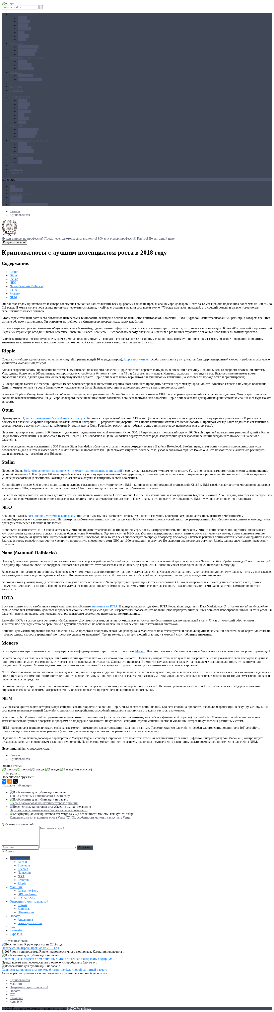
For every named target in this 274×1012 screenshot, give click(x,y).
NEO (13, 282)
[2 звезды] (23, 769)
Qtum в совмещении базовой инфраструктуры (54, 418)
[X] (15, 781)
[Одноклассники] (9, 781)
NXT (21, 32)
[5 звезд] (66, 769)
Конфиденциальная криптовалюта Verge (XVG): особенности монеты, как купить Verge (70, 817)
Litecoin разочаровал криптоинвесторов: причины (44, 803)
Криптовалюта (20, 14)
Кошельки (24, 65)
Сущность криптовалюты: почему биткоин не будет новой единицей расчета (54, 969)
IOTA (13, 289)
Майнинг (16, 43)
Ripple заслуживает (137, 359)
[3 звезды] (37, 769)
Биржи (22, 61)
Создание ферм (28, 47)
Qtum (13, 275)
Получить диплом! (14, 242)
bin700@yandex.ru (79, 1008)
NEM (13, 297)
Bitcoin (22, 18)
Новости (15, 72)
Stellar (14, 279)
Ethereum (24, 21)
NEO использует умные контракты (52, 515)
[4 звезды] (52, 769)
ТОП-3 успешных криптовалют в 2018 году (40, 795)
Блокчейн (16, 86)
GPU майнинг (27, 50)
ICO (12, 83)
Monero (15, 293)
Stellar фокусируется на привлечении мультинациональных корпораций (72, 470)
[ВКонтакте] (4, 781)
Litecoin (23, 25)
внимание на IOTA (104, 606)
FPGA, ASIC (26, 54)
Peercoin (23, 36)
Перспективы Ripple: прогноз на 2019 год (30, 948)
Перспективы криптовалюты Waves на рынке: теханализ (48, 810)
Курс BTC (16, 90)
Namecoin (24, 28)
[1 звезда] (9, 769)
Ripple (22, 39)
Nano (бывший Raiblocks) (27, 286)
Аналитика (25, 75)
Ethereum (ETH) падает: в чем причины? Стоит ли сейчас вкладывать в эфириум (57, 958)
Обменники (26, 68)
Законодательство (30, 79)
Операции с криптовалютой (29, 57)
